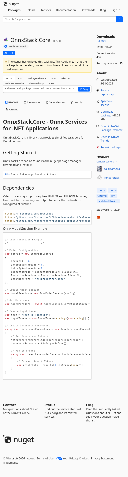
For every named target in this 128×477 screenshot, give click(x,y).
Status (49, 405)
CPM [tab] (53, 78)
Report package (110, 147)
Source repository (107, 92)
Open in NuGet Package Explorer (111, 128)
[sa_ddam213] (100, 169)
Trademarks (10, 462)
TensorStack (112, 178)
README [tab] (13, 102)
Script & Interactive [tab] (14, 83)
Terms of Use (45, 458)
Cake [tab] (51, 83)
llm (113, 196)
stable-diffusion (108, 201)
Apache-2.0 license (107, 103)
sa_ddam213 (112, 169)
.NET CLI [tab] (9, 78)
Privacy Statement (102, 458)
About (31, 458)
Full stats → (103, 40)
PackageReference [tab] (37, 78)
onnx (101, 190)
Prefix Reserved (17, 46)
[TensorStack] (100, 178)
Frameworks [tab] (33, 102)
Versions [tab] (13, 109)
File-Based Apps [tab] (36, 83)
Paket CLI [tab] (65, 78)
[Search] (119, 19)
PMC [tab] (20, 78)
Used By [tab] (77, 102)
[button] (84, 89)
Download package (107, 113)
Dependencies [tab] (56, 102)
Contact (9, 405)
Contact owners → (106, 161)
